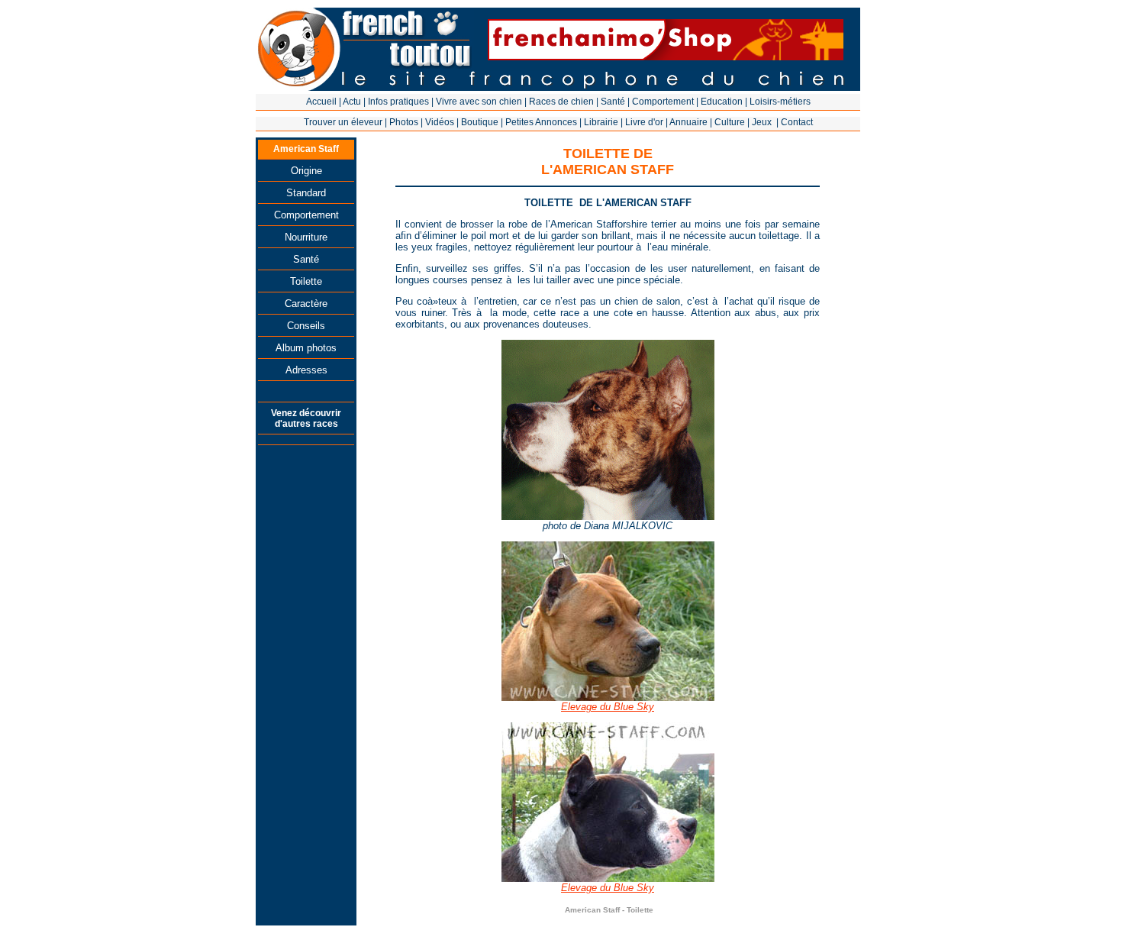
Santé (613, 101)
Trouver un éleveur (343, 122)
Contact (797, 122)
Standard (306, 193)
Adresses (306, 370)
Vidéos (439, 122)
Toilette (306, 281)
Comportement (663, 101)
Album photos (306, 348)
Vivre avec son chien (479, 101)
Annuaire (688, 122)
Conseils (306, 325)
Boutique (479, 122)
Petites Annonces (541, 122)
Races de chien (561, 101)
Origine (306, 170)
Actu (352, 101)
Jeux (762, 122)
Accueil (321, 101)
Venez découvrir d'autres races (306, 418)
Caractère (306, 303)
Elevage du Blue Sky (607, 706)
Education (722, 101)
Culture (729, 122)
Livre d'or (644, 122)
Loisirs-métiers (780, 101)
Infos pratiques (398, 101)
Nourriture (306, 237)
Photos (403, 122)
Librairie (601, 122)
